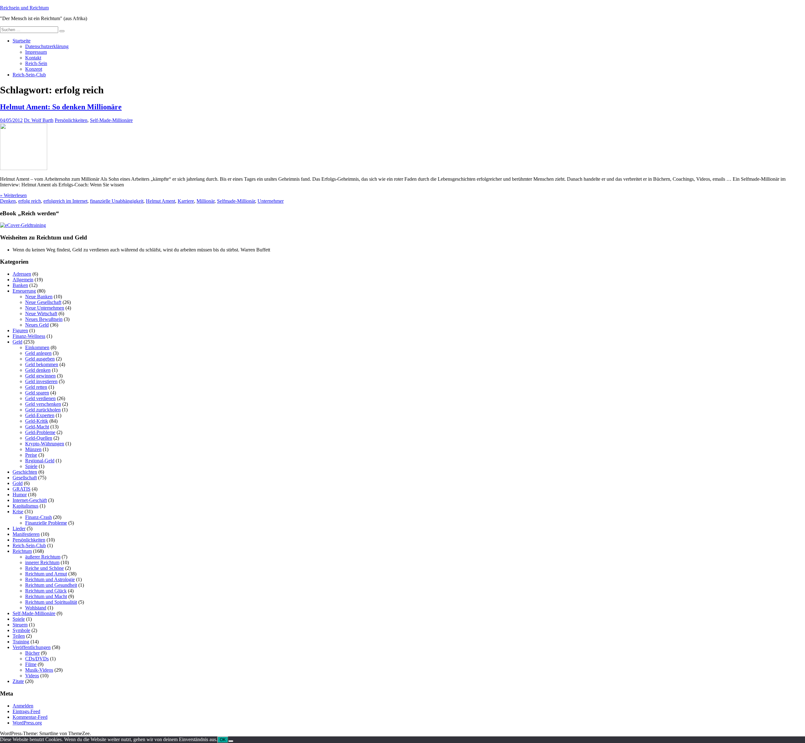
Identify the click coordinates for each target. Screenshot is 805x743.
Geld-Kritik (36, 421)
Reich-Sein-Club (29, 74)
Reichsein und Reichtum (24, 7)
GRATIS (22, 489)
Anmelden (23, 705)
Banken (20, 285)
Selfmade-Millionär (236, 201)
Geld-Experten (39, 415)
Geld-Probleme (40, 432)
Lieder (19, 528)
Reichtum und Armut (46, 573)
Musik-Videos (39, 670)
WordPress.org (27, 722)
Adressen (22, 274)
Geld (17, 341)
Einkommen (37, 347)
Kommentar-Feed (30, 717)
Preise (31, 455)
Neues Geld (37, 324)
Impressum (36, 52)
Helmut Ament (160, 201)
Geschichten (25, 472)
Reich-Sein (36, 63)
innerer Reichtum (42, 562)
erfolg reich (29, 201)
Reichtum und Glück (46, 590)
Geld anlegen (38, 353)
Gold (18, 483)
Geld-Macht (37, 426)
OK (223, 739)
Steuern (20, 624)
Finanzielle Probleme (46, 523)
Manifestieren (26, 534)
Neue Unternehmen (44, 308)
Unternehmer (271, 201)
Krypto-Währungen (44, 443)
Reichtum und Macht (46, 596)
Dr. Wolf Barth (38, 120)
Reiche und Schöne (44, 568)
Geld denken (38, 370)
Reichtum (22, 551)
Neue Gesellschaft (43, 302)
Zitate (18, 681)
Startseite (22, 40)
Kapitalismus (25, 506)
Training (21, 641)
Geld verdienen (40, 398)
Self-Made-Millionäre (111, 120)
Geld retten (36, 387)
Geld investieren (41, 381)
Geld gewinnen (40, 375)
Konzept (33, 69)
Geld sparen (37, 392)
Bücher (32, 653)
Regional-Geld (39, 460)
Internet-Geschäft (30, 500)
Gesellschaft (25, 477)
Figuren (20, 330)
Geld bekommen (41, 364)
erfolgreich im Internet (65, 201)
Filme (30, 664)
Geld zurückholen (43, 409)
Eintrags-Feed (26, 711)
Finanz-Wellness (29, 336)
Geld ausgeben (40, 358)
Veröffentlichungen (32, 647)
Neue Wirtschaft (41, 313)
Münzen (33, 449)
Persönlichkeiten (71, 120)
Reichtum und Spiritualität (51, 602)
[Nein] (230, 741)
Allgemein (23, 279)
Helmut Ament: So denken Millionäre (61, 107)
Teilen (19, 636)
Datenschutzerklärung (47, 46)
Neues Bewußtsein (44, 319)
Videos (32, 675)
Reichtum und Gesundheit (51, 585)
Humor (20, 494)
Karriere (186, 201)
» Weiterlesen (13, 195)
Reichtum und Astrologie (50, 579)
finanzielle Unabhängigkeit (116, 201)
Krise (18, 511)
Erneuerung (24, 291)
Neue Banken (39, 296)
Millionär (205, 201)
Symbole (21, 630)
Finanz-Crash (38, 517)
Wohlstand (35, 607)
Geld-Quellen (38, 438)
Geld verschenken (43, 404)
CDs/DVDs (37, 658)
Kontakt (33, 57)
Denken (8, 201)
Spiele (31, 466)
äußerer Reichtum (42, 556)
